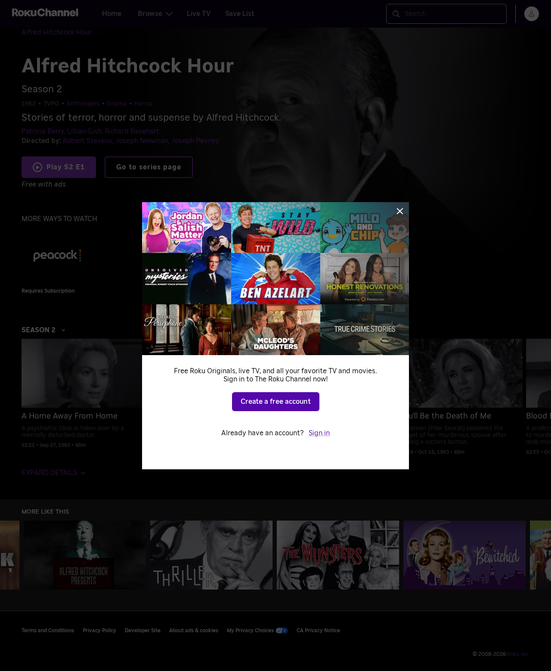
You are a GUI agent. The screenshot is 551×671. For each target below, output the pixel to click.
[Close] (400, 211)
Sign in (319, 433)
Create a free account (276, 401)
